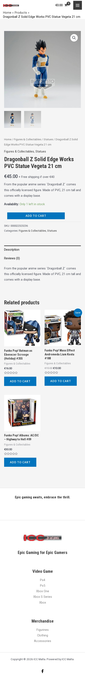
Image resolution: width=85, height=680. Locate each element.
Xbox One (42, 591)
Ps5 (42, 585)
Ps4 (42, 580)
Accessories (42, 641)
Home (7, 139)
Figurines (43, 630)
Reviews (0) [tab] (12, 258)
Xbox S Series (42, 597)
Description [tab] (11, 249)
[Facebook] (42, 671)
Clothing (42, 635)
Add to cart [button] (20, 381)
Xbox (42, 602)
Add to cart (36, 215)
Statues (48, 139)
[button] (74, 38)
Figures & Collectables (27, 139)
